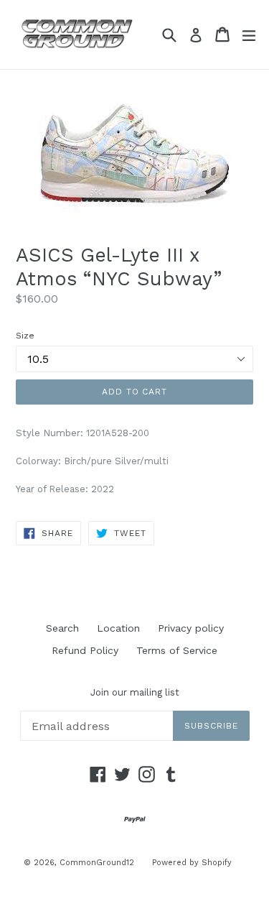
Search (62, 628)
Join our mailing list (134, 692)
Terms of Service (176, 650)
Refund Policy (85, 650)
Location (118, 628)
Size (25, 336)
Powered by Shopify (192, 862)
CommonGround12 (97, 862)
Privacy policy (191, 628)
